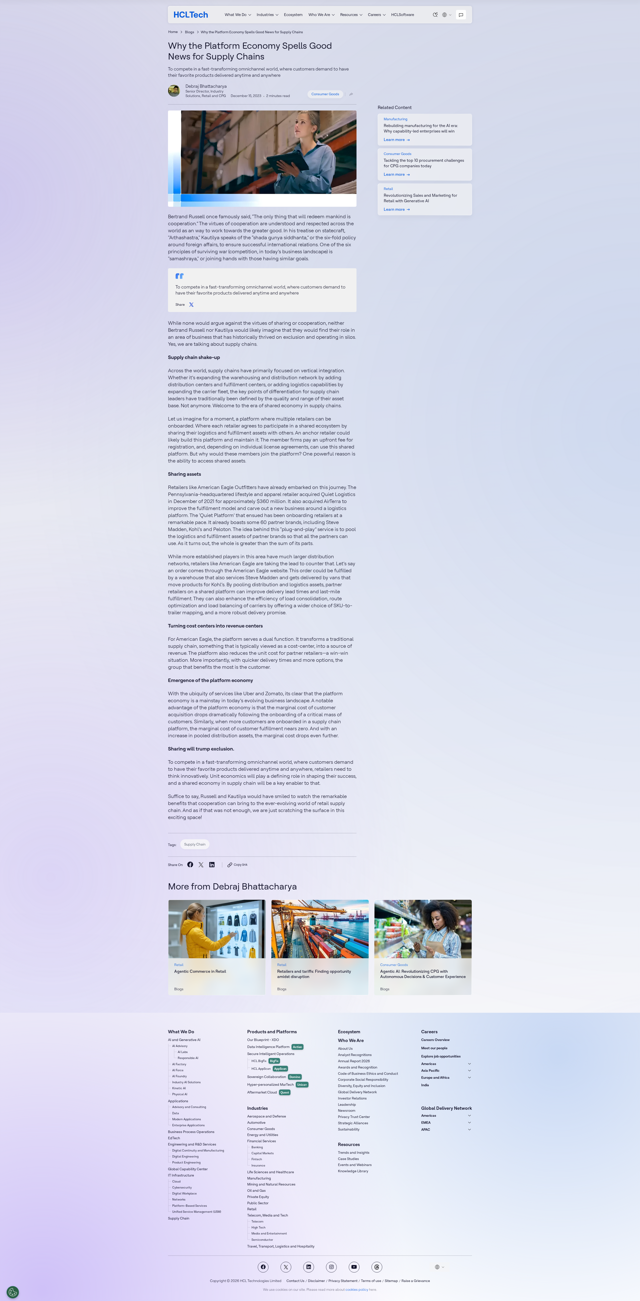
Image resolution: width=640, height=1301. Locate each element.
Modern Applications (186, 1119)
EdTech (174, 1138)
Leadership (347, 1104)
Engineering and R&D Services (192, 1144)
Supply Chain (195, 844)
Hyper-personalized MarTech (277, 1084)
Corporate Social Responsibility (363, 1079)
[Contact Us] (461, 15)
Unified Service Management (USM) (196, 1212)
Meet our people (434, 1048)
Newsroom (346, 1110)
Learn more (217, 947)
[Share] (351, 94)
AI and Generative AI (184, 1040)
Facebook (263, 1267)
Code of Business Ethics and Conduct (368, 1073)
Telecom (258, 1221)
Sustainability (349, 1129)
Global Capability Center (188, 1169)
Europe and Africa (435, 1077)
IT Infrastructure (181, 1175)
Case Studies (348, 1158)
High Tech (259, 1227)
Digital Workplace (184, 1193)
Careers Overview (435, 1040)
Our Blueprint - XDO (263, 1040)
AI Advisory (180, 1046)
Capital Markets (263, 1153)
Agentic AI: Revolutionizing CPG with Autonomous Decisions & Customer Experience (423, 974)
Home (173, 32)
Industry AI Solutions (186, 1082)
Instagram (331, 1267)
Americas (428, 1064)
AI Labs (183, 1052)
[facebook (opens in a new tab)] (190, 865)
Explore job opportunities (441, 1056)
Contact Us (295, 1280)
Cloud (176, 1181)
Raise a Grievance (416, 1280)
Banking (257, 1147)
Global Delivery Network (357, 1092)
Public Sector (257, 1203)
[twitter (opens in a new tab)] (201, 865)
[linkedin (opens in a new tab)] (211, 865)
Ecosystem (293, 14)
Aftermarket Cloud (268, 1092)
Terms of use (371, 1280)
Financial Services (261, 1141)
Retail (251, 1209)
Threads (377, 1267)
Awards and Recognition (357, 1067)
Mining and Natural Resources (271, 1184)
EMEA (425, 1122)
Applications (178, 1101)
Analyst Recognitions (355, 1054)
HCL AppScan (269, 1068)
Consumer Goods (325, 94)
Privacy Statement (343, 1280)
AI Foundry (179, 1076)
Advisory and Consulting (189, 1107)
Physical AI (179, 1094)
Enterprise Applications (188, 1125)
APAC (425, 1129)
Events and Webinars (355, 1164)
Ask (435, 14)
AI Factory (179, 1064)
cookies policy (357, 1289)
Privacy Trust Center (354, 1116)
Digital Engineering (185, 1156)
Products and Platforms (272, 1031)
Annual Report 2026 (354, 1061)
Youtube (354, 1267)
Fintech (257, 1159)
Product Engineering (186, 1162)
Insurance (258, 1165)
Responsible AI (188, 1058)
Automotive (256, 1122)
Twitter (285, 1267)
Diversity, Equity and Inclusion (361, 1086)
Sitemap (391, 1280)
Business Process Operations (191, 1132)
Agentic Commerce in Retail (200, 971)
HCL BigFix (265, 1061)
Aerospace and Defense (266, 1116)
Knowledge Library (353, 1171)
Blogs (189, 32)
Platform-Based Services (189, 1206)
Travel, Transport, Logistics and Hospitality (280, 1246)
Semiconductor (262, 1240)
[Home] (191, 15)
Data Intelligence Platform (274, 1046)
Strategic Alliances (353, 1123)
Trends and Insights (354, 1152)
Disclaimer (316, 1280)
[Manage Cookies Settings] (12, 1292)
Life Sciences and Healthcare (270, 1172)
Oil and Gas (256, 1190)
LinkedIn (308, 1267)
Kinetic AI (179, 1088)
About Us (345, 1048)
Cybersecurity (182, 1187)
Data (175, 1113)
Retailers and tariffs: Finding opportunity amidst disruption (314, 974)
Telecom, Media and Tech (267, 1215)
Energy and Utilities (262, 1134)
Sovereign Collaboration (273, 1076)
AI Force (178, 1070)
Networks (179, 1199)
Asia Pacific (430, 1070)
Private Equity (258, 1196)
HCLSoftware (402, 14)
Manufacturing (259, 1178)
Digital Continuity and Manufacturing (198, 1150)
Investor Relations (352, 1098)
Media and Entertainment (269, 1233)
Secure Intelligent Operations (270, 1054)
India (425, 1085)
